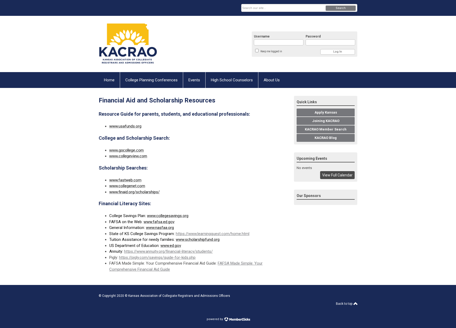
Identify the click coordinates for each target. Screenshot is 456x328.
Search (341, 8)
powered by (215, 319)
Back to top (344, 304)
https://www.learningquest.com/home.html (212, 233)
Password (313, 36)
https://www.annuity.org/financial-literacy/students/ (168, 251)
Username (262, 36)
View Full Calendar (337, 175)
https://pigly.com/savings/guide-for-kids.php (157, 257)
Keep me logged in (271, 51)
